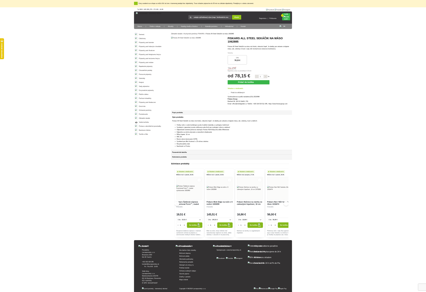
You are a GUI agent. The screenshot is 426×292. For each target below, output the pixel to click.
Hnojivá (141, 82)
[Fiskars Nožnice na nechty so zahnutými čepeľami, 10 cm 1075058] (250, 188)
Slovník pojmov (184, 274)
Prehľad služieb (184, 268)
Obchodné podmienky (186, 259)
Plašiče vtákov (143, 94)
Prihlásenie (272, 18)
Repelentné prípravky (146, 66)
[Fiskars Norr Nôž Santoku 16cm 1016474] (280, 188)
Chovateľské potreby (145, 70)
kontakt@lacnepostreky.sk (151, 264)
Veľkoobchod (229, 26)
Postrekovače (143, 114)
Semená (141, 34)
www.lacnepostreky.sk (234, 250)
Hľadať (236, 17)
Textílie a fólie (143, 134)
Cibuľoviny (142, 38)
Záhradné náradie (144, 118)
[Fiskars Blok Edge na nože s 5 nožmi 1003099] (220, 188)
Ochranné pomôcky (145, 110)
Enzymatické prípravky (146, 90)
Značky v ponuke (184, 277)
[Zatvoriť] (136, 3)
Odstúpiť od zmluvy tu (186, 265)
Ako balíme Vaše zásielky (187, 250)
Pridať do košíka (246, 82)
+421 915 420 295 (148, 262)
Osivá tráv (142, 106)
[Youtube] (278, 9)
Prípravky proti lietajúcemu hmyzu (150, 54)
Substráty (142, 78)
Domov (140, 26)
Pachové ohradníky (145, 98)
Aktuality (171, 26)
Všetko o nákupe (155, 26)
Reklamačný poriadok (186, 262)
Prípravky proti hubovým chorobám (150, 46)
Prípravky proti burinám (146, 42)
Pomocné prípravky (145, 74)
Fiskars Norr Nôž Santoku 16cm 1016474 (278, 203)
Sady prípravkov (144, 86)
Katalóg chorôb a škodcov (189, 26)
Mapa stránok (183, 279)
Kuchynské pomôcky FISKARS (194, 34)
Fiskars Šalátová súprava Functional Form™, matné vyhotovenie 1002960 (187, 204)
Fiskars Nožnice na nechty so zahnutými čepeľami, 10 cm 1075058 (249, 204)
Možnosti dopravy (185, 253)
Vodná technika (144, 122)
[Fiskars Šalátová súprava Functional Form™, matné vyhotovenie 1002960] (189, 188)
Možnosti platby (184, 256)
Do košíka (193, 225)
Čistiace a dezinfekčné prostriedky (150, 126)
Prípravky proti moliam (146, 62)
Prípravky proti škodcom (147, 50)
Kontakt (243, 26)
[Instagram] (286, 9)
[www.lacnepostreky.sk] (221, 258)
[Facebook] (270, 9)
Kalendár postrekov (211, 26)
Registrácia (262, 18)
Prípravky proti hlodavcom (147, 102)
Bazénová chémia (144, 130)
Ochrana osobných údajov (187, 271)
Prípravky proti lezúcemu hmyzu (149, 58)
